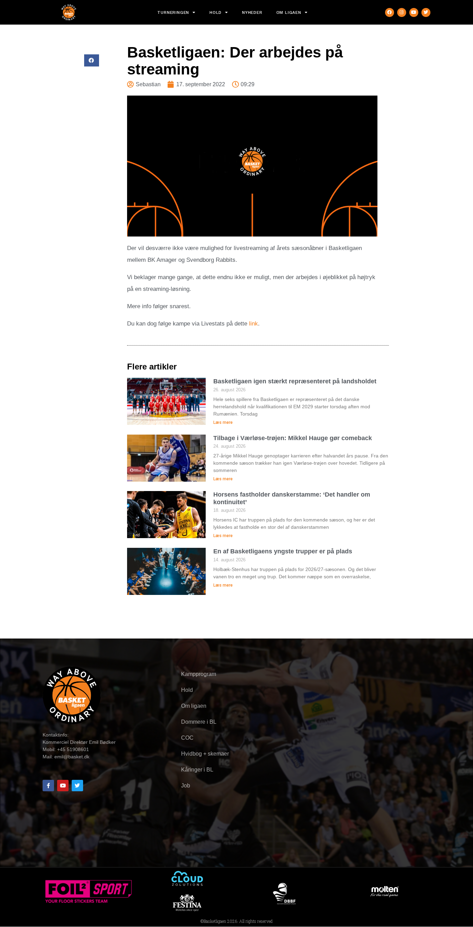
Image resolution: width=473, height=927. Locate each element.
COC (187, 738)
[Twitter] (425, 12)
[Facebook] (389, 12)
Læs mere (223, 422)
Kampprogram (198, 674)
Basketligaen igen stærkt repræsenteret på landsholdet (294, 381)
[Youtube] (413, 12)
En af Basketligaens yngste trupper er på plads (282, 551)
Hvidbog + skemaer (205, 754)
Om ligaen (288, 12)
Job (185, 785)
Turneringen (173, 12)
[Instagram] (401, 12)
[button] (91, 60)
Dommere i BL (198, 722)
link (253, 323)
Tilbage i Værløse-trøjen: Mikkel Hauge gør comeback (292, 438)
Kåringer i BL (197, 770)
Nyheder (252, 12)
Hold (215, 12)
